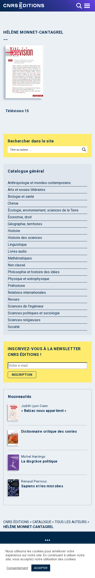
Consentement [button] (17, 568)
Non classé (16, 265)
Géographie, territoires (25, 224)
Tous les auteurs (71, 522)
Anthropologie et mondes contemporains (39, 183)
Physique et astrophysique (28, 279)
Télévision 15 (17, 111)
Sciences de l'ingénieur (26, 306)
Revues (13, 299)
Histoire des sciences (25, 238)
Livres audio (17, 251)
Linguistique (17, 244)
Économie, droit (20, 217)
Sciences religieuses (24, 320)
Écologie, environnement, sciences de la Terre (43, 210)
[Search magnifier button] (84, 149)
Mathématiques (20, 258)
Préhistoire (16, 286)
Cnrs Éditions (16, 522)
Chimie (13, 203)
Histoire (14, 231)
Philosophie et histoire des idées (33, 272)
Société (14, 327)
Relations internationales (27, 292)
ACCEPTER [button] (41, 568)
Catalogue (41, 522)
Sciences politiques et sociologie (34, 313)
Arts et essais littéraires (26, 190)
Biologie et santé (21, 196)
